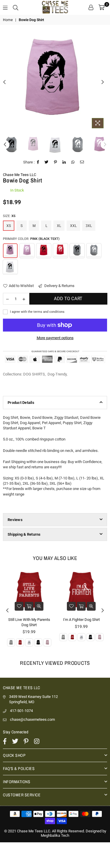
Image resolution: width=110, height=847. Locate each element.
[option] (55, 77)
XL (59, 226)
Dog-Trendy (57, 374)
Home (8, 20)
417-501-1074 (21, 710)
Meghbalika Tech (55, 835)
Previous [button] (4, 82)
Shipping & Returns (24, 534)
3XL (89, 226)
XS (8, 226)
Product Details (21, 402)
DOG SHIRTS (34, 374)
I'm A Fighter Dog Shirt (81, 619)
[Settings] (91, 7)
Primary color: (31, 239)
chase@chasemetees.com (32, 719)
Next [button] (102, 82)
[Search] (15, 7)
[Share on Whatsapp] (73, 162)
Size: (9, 216)
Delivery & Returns (59, 286)
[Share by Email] (82, 162)
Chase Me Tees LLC (19, 175)
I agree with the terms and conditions (37, 312)
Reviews (15, 520)
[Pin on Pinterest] (56, 162)
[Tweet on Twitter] (46, 162)
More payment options (55, 338)
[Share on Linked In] (64, 162)
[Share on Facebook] (38, 162)
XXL (73, 226)
